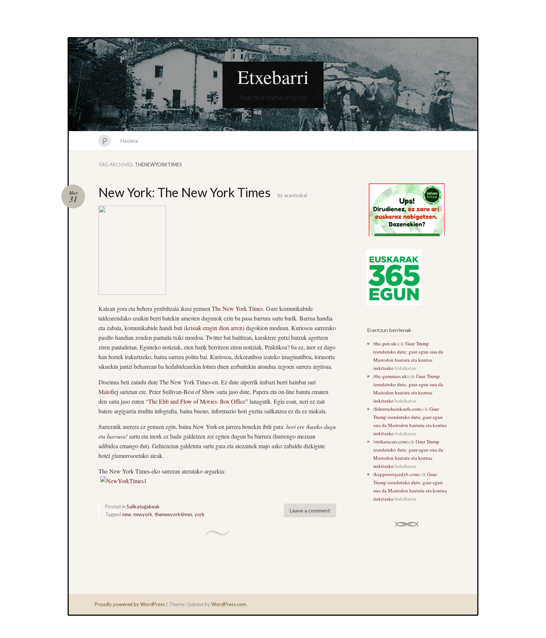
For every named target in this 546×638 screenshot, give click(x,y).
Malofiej (108, 392)
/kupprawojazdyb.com (395, 474)
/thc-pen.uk (384, 343)
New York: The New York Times (184, 192)
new (126, 514)
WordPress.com (228, 604)
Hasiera (129, 140)
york (200, 514)
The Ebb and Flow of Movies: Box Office (197, 401)
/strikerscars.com (390, 441)
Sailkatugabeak (143, 507)
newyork (142, 514)
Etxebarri (273, 76)
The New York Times (237, 308)
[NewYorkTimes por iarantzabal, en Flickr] (132, 292)
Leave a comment (310, 510)
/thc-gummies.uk (390, 376)
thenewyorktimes (173, 514)
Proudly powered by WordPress (130, 604)
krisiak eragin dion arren (214, 328)
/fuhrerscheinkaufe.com (396, 409)
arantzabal (295, 195)
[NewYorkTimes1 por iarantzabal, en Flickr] (123, 481)
